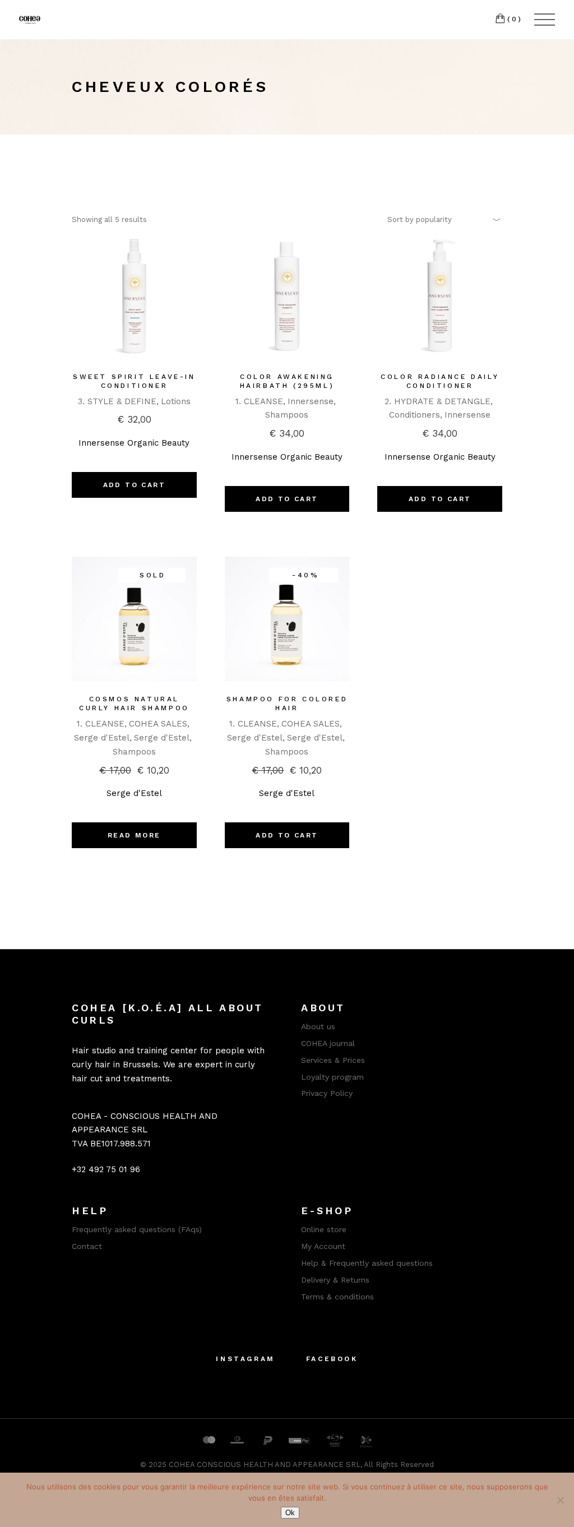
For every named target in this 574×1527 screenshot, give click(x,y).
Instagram (245, 1359)
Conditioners (414, 415)
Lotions (176, 401)
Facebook (332, 1359)
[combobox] (440, 219)
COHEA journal (328, 1043)
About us (318, 1026)
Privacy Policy (327, 1093)
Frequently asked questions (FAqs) (137, 1229)
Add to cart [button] (134, 485)
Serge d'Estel (101, 738)
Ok (290, 1513)
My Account (323, 1246)
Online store (323, 1229)
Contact (87, 1246)
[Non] (560, 1500)
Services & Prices (333, 1060)
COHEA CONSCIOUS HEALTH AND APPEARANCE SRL (264, 1464)
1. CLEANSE (259, 401)
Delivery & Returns (335, 1279)
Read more (134, 835)
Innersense (311, 401)
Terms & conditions (337, 1296)
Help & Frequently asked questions (367, 1262)
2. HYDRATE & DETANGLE (437, 401)
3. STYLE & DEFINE (117, 401)
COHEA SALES (158, 724)
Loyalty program (332, 1076)
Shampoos (286, 415)
